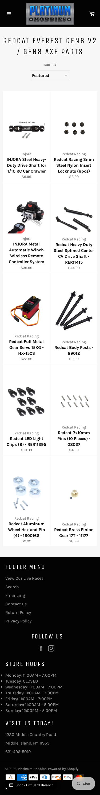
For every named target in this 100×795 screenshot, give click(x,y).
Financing (15, 595)
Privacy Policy (18, 620)
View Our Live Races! (25, 578)
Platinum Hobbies (32, 769)
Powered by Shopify (63, 769)
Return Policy (18, 612)
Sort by (50, 65)
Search (12, 586)
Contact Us (16, 603)
